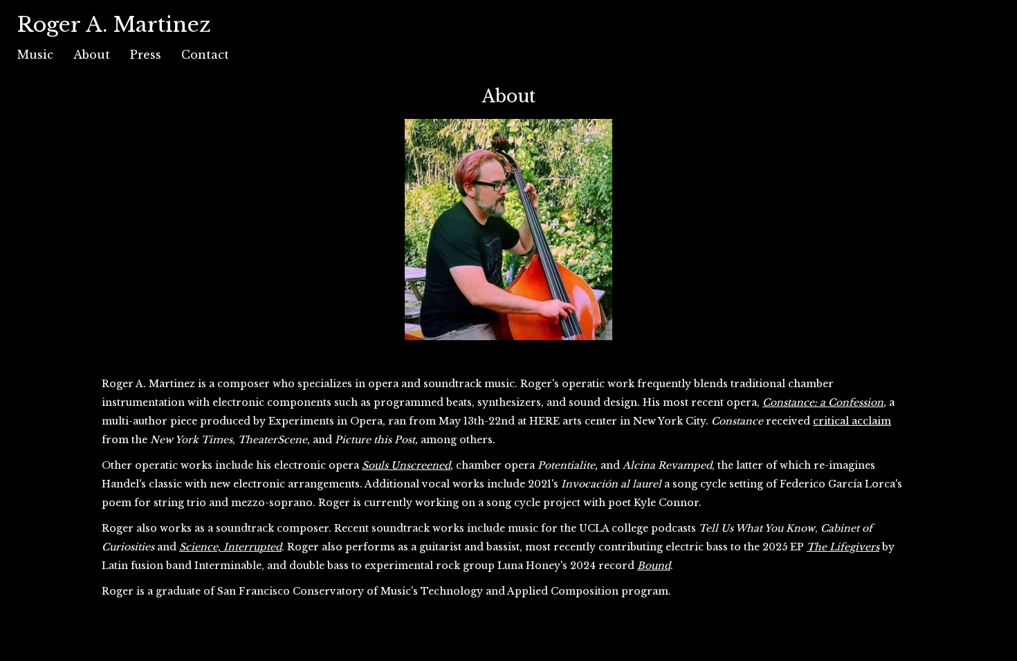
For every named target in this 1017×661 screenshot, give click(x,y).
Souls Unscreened (406, 465)
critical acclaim (852, 421)
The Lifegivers (843, 547)
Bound (653, 565)
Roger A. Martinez (114, 24)
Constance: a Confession (822, 402)
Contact (205, 55)
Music (35, 55)
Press (145, 55)
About (91, 55)
